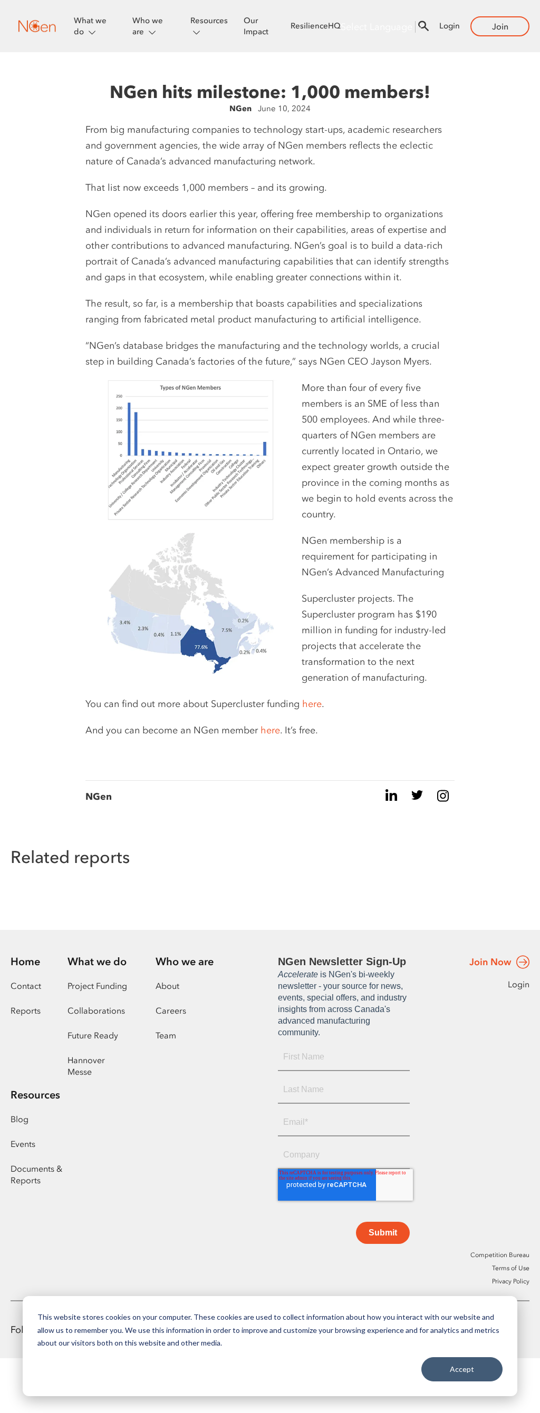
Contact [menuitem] (26, 985)
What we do (90, 26)
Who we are (147, 26)
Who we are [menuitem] (185, 961)
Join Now (490, 962)
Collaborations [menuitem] (96, 1010)
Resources (209, 20)
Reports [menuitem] (26, 1010)
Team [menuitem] (166, 1035)
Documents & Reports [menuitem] (36, 1174)
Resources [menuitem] (35, 1094)
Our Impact (256, 26)
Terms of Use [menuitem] (510, 1268)
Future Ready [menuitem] (93, 1035)
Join (500, 26)
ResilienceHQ (316, 26)
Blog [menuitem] (19, 1119)
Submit (383, 1232)
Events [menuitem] (23, 1144)
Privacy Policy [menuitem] (510, 1281)
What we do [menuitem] (97, 961)
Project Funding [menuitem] (97, 985)
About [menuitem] (167, 985)
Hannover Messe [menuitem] (86, 1066)
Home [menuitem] (25, 961)
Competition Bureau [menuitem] (499, 1255)
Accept (462, 1369)
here (312, 704)
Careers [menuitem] (171, 1010)
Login (449, 26)
